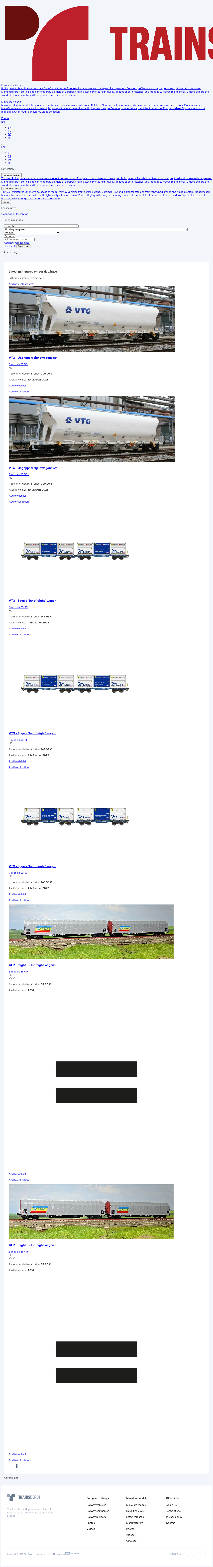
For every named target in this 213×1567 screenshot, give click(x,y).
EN (3, 121)
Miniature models (11, 101)
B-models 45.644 (19, 971)
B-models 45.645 (19, 1251)
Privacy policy (174, 1517)
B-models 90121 (18, 740)
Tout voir (6, 178)
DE (9, 134)
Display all (10, 246)
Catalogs (131, 1541)
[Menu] (2, 144)
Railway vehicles (96, 1505)
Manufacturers (134, 1523)
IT (9, 137)
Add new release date (16, 242)
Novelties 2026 (135, 1511)
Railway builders (96, 1517)
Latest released (135, 1517)
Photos (91, 1523)
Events (5, 118)
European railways (11, 85)
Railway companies (98, 1511)
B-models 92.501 (18, 364)
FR (9, 131)
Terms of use (173, 1511)
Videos (91, 1529)
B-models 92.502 (19, 474)
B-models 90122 (18, 873)
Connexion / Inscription (14, 214)
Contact (170, 1523)
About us (171, 1505)
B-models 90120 (18, 607)
